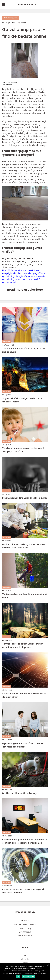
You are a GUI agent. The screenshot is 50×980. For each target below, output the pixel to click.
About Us (25, 959)
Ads (25, 955)
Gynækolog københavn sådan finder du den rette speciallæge (23, 745)
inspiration (7, 342)
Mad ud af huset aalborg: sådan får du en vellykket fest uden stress (24, 546)
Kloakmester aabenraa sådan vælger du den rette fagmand (23, 891)
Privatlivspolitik (28, 977)
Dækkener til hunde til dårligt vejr (19, 793)
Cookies (25, 962)
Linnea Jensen (27, 23)
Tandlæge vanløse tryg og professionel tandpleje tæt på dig (23, 450)
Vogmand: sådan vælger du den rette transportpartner (22, 400)
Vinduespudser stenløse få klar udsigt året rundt (24, 596)
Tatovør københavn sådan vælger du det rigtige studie (24, 350)
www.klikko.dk (27, 936)
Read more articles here (25, 290)
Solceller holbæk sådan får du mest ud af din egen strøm (24, 695)
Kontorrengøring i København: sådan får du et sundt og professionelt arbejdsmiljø (24, 841)
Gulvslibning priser (10, 18)
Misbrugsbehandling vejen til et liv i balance (24, 497)
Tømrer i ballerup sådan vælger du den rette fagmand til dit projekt (22, 645)
